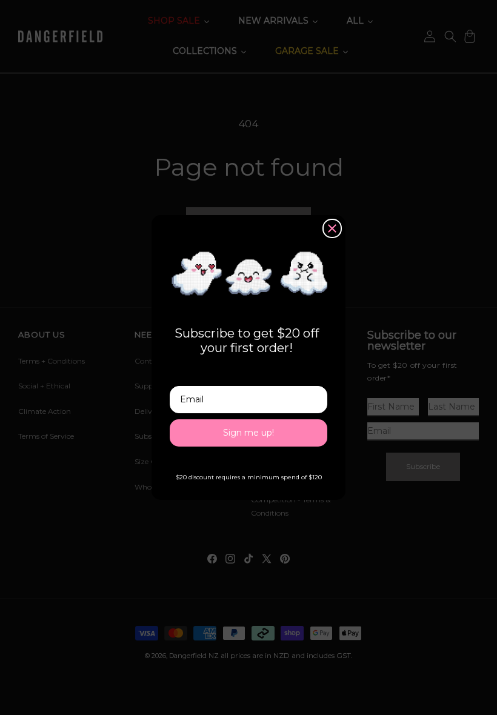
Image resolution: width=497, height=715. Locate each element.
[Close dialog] (332, 228)
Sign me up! (248, 432)
